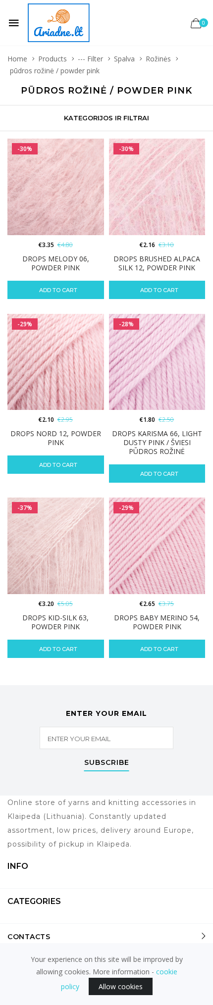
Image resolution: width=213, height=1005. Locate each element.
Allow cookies (121, 986)
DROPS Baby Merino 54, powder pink (157, 622)
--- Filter (90, 58)
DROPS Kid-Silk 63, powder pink (55, 622)
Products (52, 58)
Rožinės (158, 58)
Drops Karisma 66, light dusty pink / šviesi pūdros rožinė (157, 442)
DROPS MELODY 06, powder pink (55, 263)
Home (17, 58)
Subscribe (106, 763)
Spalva (124, 58)
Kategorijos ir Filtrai (106, 118)
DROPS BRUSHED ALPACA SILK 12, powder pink (156, 263)
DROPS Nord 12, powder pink (55, 438)
